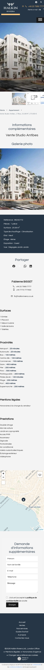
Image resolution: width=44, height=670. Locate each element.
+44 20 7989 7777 (36, 6)
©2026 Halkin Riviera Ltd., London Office (22, 649)
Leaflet (41, 529)
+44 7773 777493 (23, 290)
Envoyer (12, 605)
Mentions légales (12, 652)
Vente (2, 110)
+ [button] (3, 473)
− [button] (3, 477)
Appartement (14, 110)
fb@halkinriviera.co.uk (23, 296)
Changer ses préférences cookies (23, 655)
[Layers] (40, 474)
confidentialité (36, 664)
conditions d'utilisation (15, 667)
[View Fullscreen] (3, 482)
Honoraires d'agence (31, 652)
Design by (25, 658)
